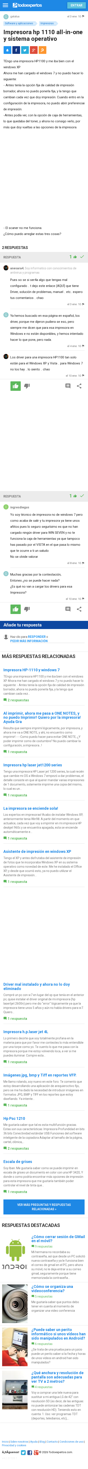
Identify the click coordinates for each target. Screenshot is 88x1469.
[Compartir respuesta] (79, 386)
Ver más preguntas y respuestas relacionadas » (44, 1207)
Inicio (5, 1441)
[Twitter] (23, 1452)
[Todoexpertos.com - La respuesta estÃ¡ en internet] (27, 5)
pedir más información (29, 641)
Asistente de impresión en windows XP (37, 851)
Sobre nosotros (19, 1441)
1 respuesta (17, 752)
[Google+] (35, 1452)
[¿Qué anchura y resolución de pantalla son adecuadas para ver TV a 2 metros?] (44, 1395)
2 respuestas (18, 700)
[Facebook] (29, 1452)
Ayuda (34, 1441)
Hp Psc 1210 (14, 1118)
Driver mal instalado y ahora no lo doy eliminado (36, 986)
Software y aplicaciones (19, 23)
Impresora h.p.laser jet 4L (25, 1031)
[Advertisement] (44, 176)
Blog (42, 1441)
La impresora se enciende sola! (30, 808)
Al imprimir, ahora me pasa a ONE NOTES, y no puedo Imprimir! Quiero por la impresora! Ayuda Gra (42, 717)
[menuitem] (16, 50)
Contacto (52, 1441)
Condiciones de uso (71, 1441)
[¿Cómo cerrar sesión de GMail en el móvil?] (44, 1257)
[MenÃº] (5, 5)
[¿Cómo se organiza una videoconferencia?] (44, 1303)
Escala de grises (17, 1161)
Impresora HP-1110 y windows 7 (31, 670)
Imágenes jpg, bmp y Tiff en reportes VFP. (39, 1075)
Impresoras (47, 23)
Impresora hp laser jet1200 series (32, 765)
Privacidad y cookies (14, 1445)
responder (37, 636)
